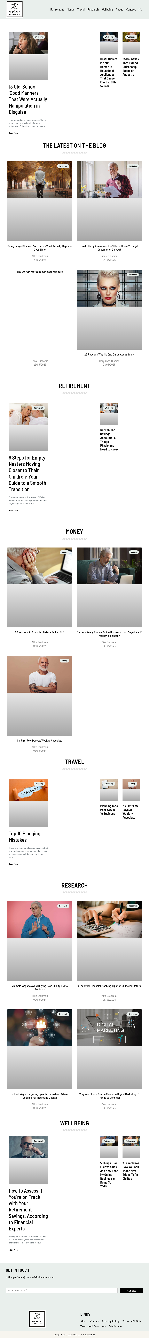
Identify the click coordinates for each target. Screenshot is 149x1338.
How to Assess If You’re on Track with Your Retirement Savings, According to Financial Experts (28, 1209)
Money (70, 9)
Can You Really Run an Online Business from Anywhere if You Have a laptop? (109, 633)
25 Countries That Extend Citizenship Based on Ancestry (131, 66)
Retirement (57, 9)
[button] (140, 9)
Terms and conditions (93, 1326)
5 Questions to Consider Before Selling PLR (39, 632)
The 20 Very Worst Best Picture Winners (40, 271)
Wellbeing (107, 9)
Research (93, 9)
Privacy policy (111, 1321)
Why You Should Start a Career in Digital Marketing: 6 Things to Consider (109, 1095)
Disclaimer (115, 1326)
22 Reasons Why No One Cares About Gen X (109, 354)
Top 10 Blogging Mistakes (24, 836)
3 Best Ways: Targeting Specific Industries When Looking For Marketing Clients (40, 1095)
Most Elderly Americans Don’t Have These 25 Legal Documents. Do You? (109, 247)
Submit (131, 1290)
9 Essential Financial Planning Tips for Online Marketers (109, 985)
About (119, 9)
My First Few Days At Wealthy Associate (39, 740)
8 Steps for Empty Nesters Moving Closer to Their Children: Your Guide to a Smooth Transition (27, 473)
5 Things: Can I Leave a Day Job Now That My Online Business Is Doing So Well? (109, 1174)
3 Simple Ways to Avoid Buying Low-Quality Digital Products (39, 987)
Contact (131, 9)
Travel (81, 9)
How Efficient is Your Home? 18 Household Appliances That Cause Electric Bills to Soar (108, 72)
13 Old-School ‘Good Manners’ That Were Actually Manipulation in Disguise (28, 99)
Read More (13, 133)
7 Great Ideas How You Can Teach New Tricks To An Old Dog (131, 1170)
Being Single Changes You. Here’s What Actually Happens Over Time (39, 247)
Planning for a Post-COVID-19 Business (109, 809)
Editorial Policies (133, 1321)
